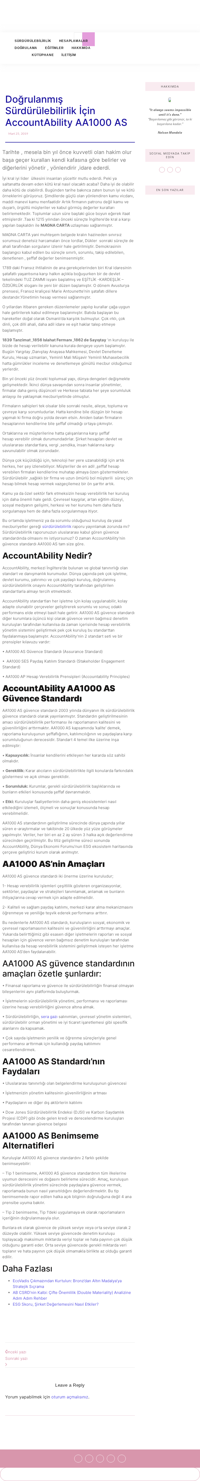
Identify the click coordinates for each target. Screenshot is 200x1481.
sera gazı (49, 1016)
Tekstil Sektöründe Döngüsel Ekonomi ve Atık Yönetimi (170, 428)
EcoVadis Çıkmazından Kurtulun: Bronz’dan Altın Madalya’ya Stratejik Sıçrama (168, 237)
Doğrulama (26, 48)
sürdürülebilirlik (56, 526)
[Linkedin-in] (178, 170)
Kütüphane (43, 55)
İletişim (68, 55)
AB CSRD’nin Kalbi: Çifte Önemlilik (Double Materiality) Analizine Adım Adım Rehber (168, 311)
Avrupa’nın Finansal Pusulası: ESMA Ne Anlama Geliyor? (169, 484)
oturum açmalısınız (69, 1396)
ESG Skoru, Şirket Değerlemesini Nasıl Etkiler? (56, 1304)
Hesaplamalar (73, 41)
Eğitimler (54, 48)
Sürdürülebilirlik (33, 41)
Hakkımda (81, 48)
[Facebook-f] (162, 170)
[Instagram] (170, 170)
